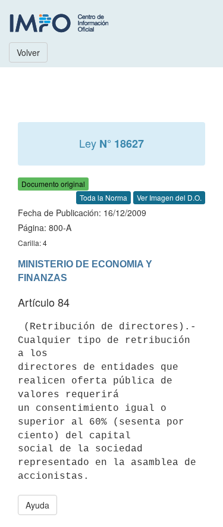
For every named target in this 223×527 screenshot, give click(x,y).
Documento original (53, 184)
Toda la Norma (103, 197)
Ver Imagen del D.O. (169, 197)
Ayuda (37, 505)
